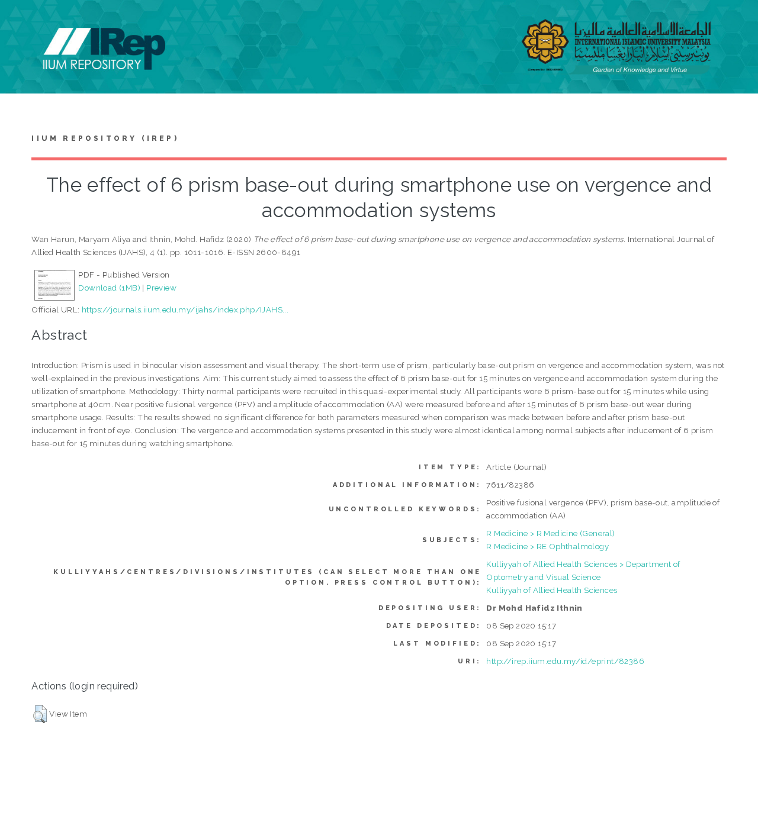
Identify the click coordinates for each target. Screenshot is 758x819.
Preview (161, 287)
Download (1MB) (109, 287)
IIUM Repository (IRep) (104, 138)
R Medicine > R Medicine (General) (550, 533)
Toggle (21, 22)
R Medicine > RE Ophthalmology (547, 546)
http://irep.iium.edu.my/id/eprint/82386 (565, 661)
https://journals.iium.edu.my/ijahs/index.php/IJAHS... (185, 309)
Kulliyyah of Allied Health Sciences (551, 590)
